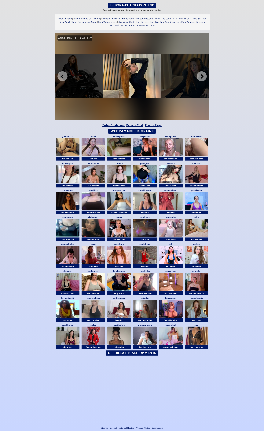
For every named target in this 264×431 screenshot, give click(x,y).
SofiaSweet (93, 271)
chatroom (67, 347)
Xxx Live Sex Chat (182, 18)
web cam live (93, 320)
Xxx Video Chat (126, 22)
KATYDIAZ (145, 298)
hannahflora (93, 163)
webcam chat (93, 293)
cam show (196, 266)
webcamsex (144, 158)
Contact (113, 427)
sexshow (67, 320)
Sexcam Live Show (87, 22)
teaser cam (171, 185)
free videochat (170, 320)
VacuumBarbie (67, 244)
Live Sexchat (199, 18)
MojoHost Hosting (126, 427)
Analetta (196, 244)
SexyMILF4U (145, 136)
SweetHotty (119, 244)
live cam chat (67, 293)
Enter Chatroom (113, 125)
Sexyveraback (93, 298)
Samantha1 (171, 325)
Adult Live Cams (163, 18)
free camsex (67, 185)
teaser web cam (170, 347)
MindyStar (170, 163)
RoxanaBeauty (196, 298)
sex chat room (93, 239)
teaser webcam (145, 293)
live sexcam (93, 185)
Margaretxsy (119, 190)
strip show (119, 293)
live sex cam (67, 158)
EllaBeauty (67, 271)
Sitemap (104, 427)
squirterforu (119, 325)
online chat (119, 347)
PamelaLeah (196, 190)
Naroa (119, 217)
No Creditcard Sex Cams (122, 25)
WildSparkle (170, 136)
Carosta (119, 163)
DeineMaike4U (170, 190)
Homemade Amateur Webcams (137, 18)
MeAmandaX (170, 217)
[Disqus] (132, 391)
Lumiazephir (170, 298)
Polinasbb (196, 163)
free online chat (93, 347)
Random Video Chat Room (86, 18)
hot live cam (119, 239)
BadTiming (196, 271)
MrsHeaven (67, 217)
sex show (170, 266)
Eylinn (196, 217)
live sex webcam (119, 212)
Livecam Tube (65, 18)
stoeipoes (145, 217)
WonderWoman (145, 325)
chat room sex (93, 212)
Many (93, 136)
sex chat (145, 239)
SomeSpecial (119, 136)
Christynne (68, 190)
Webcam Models (143, 427)
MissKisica (145, 271)
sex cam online (145, 320)
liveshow (145, 212)
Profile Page (153, 125)
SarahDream (144, 244)
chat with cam (196, 158)
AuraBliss (93, 190)
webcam (170, 212)
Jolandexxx (67, 136)
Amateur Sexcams (146, 25)
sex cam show (170, 158)
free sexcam (119, 158)
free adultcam (196, 185)
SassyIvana (170, 271)
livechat (145, 266)
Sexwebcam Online (110, 18)
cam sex (93, 158)
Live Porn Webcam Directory (191, 22)
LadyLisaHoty (119, 271)
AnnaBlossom (144, 190)
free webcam (196, 239)
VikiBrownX (93, 217)
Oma (196, 325)
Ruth (171, 244)
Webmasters (157, 427)
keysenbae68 (67, 298)
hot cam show (67, 212)
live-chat (119, 320)
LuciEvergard (67, 163)
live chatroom (196, 347)
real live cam (119, 185)
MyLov (93, 325)
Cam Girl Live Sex (144, 22)
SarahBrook (67, 325)
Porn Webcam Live (107, 22)
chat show (196, 212)
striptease (93, 266)
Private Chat (134, 125)
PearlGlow (144, 163)
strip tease (171, 239)
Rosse (93, 244)
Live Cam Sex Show (165, 22)
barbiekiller (196, 136)
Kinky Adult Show (67, 22)
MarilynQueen (119, 298)
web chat (196, 320)
